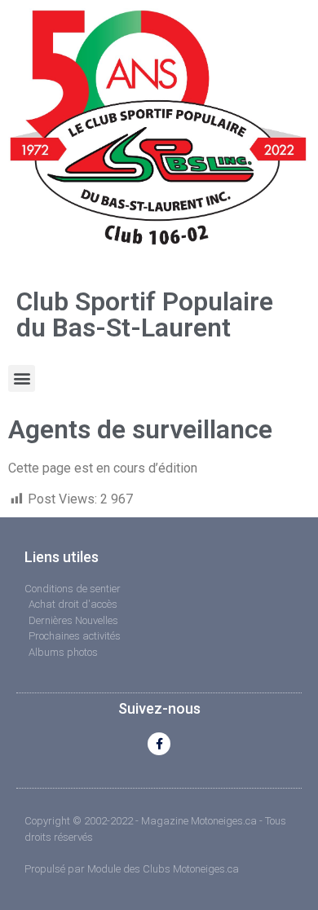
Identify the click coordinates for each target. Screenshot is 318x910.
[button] (21, 378)
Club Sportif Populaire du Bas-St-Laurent (144, 314)
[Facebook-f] (159, 743)
